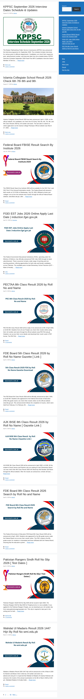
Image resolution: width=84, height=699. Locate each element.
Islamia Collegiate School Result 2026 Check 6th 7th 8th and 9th (71, 30)
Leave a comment (10, 66)
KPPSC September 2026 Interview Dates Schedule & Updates (70, 23)
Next (15, 694)
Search (64, 6)
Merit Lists (7, 64)
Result (6, 201)
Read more (21, 60)
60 (11, 694)
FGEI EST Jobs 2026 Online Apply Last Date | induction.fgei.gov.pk (70, 41)
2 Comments (8, 342)
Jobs (6, 271)
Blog (63, 59)
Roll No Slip (8, 615)
